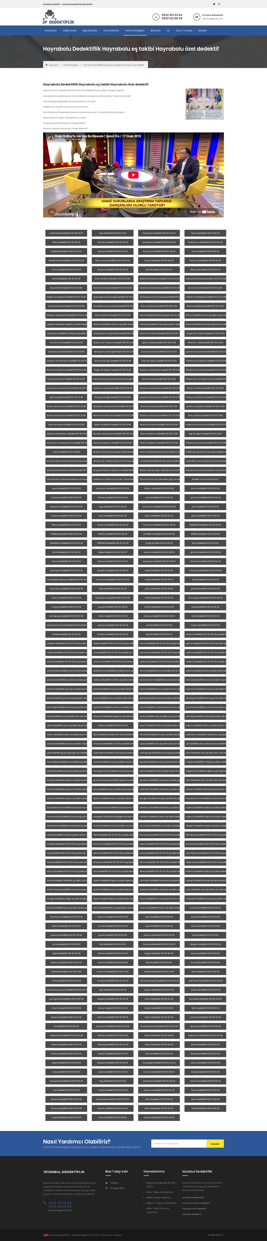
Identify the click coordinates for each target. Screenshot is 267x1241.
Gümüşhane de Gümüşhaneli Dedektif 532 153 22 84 (164, 297)
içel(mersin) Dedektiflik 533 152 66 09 (205, 980)
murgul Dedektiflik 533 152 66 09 (66, 607)
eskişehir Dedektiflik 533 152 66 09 (112, 999)
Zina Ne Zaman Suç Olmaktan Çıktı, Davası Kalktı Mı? (164, 479)
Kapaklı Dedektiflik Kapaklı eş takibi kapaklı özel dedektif (212, 880)
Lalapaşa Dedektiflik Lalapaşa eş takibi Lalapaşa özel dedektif (215, 898)
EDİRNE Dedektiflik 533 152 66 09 (205, 534)
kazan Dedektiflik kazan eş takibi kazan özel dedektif (164, 689)
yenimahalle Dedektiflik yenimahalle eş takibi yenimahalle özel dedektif (80, 670)
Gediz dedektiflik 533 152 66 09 (159, 515)
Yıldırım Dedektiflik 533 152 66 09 (66, 597)
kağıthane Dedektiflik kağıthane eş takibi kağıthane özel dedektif (216, 771)
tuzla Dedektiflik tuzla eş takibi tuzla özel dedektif (162, 743)
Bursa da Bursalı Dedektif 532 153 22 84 (159, 406)
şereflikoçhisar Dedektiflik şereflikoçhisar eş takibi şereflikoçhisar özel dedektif (129, 670)
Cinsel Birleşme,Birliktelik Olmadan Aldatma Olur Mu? (164, 461)
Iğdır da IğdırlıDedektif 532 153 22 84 (66, 397)
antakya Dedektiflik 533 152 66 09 (112, 634)
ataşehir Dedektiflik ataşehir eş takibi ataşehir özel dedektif (213, 825)
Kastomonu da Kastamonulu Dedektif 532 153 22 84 (210, 379)
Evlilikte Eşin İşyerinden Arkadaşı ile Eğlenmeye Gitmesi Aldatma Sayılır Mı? (220, 452)
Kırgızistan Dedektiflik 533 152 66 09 (159, 233)
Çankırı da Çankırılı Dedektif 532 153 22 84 (205, 406)
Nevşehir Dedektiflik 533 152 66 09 (205, 944)
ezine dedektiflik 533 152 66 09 (113, 515)
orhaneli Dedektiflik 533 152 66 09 (205, 561)
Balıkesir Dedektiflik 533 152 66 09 (112, 1062)
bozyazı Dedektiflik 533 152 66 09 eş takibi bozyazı (70, 661)
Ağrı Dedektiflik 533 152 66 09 (159, 634)
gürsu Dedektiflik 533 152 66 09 (159, 588)
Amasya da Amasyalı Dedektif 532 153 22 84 (114, 433)
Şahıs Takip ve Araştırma (159, 1192)
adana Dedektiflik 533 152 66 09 (205, 1062)
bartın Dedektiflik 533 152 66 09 (159, 1017)
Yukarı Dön (214, 1235)
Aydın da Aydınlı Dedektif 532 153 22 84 (66, 424)
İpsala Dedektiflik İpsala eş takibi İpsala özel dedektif (71, 907)
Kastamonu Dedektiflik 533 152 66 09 (205, 1035)
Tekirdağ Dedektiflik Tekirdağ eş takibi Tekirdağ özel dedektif (167, 324)
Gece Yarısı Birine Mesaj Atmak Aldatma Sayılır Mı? (163, 452)
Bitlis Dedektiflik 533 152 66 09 (205, 1008)
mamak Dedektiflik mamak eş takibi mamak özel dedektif (213, 680)
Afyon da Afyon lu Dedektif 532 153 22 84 (159, 433)
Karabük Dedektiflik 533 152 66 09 (112, 980)
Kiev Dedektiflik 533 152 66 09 (159, 269)
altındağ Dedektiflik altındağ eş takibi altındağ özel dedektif (214, 716)
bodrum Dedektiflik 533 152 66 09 (112, 917)
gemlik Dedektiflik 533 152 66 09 (205, 588)
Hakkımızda (69, 30)
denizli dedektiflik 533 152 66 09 (66, 488)
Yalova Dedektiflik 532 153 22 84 (205, 926)
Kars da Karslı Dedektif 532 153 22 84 (159, 379)
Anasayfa (51, 30)
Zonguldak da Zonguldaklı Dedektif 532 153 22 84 (116, 333)
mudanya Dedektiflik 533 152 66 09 (205, 570)
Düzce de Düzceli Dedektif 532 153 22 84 (159, 306)
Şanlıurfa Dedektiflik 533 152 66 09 (66, 935)
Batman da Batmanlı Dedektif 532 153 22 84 (113, 415)
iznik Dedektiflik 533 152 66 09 (205, 579)
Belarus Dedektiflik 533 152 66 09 (205, 269)
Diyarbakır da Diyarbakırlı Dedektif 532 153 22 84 (115, 406)
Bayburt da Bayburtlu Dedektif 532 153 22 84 (160, 415)
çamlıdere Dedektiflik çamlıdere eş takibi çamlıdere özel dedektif (216, 707)
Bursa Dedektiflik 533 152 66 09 (159, 1108)
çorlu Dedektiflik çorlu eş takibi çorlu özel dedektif (208, 889)
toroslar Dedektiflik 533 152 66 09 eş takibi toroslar (209, 634)
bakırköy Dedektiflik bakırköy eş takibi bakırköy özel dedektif (167, 816)
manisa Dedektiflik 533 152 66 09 (112, 962)
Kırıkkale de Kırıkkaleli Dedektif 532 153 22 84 (160, 278)
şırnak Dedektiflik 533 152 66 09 (112, 935)
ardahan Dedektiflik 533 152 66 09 (205, 1017)
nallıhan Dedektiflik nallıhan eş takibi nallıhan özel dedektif (120, 680)
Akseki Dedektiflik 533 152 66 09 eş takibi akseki (161, 871)
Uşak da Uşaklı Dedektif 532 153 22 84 (159, 342)
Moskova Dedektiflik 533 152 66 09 (205, 260)
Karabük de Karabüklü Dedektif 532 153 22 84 (160, 287)
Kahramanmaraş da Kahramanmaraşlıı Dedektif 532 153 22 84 (123, 379)
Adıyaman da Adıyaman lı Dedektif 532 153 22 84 (70, 442)
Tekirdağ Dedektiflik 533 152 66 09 (112, 1044)
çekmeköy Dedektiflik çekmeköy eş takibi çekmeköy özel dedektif (169, 789)
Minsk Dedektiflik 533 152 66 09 (66, 278)
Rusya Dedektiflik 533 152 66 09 (159, 260)
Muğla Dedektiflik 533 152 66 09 (159, 953)
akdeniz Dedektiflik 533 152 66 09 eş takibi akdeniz (209, 661)
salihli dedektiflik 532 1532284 (66, 452)
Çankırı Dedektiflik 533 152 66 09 (112, 1072)
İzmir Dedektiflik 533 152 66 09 (205, 971)
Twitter (114, 1182)
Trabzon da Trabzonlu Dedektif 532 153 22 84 (114, 342)
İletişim (203, 30)
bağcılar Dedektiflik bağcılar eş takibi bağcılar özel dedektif (213, 816)
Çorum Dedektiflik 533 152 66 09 (66, 1008)
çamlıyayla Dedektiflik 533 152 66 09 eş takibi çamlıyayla (166, 652)
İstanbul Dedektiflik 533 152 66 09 (159, 1117)
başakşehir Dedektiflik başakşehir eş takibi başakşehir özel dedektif (124, 816)
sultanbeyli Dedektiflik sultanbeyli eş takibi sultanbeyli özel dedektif (124, 752)
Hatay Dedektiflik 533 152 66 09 (159, 1044)
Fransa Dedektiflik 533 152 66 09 (66, 269)
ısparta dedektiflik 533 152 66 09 (159, 990)
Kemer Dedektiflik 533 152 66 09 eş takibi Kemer (114, 853)
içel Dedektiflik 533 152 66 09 (159, 625)
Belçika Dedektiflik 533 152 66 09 (112, 251)
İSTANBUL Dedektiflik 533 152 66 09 (159, 534)
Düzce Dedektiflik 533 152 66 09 (159, 999)
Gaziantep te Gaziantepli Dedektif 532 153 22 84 (115, 297)
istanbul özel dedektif (194, 1208)
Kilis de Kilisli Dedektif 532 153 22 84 (66, 287)
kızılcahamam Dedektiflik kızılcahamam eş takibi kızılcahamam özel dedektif (176, 680)
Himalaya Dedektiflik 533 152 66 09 (66, 917)
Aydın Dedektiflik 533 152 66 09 (205, 1090)
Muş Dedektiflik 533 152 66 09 (112, 1081)
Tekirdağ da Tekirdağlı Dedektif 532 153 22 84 (114, 351)
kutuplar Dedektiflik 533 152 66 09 (205, 907)
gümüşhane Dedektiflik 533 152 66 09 (66, 999)
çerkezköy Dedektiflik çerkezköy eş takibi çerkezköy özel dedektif (169, 889)
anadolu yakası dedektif (196, 1203)
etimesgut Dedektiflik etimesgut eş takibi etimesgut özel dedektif (216, 698)
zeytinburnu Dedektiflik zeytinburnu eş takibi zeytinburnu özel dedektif (218, 734)
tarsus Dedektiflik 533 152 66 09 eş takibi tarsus (161, 643)
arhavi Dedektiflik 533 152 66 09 (112, 616)
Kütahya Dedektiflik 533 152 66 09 (66, 962)
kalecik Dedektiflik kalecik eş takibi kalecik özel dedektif (118, 689)
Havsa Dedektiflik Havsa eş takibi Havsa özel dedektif (164, 898)
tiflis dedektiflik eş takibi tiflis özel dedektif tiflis (114, 734)
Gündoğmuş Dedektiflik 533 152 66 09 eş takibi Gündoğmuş (214, 853)
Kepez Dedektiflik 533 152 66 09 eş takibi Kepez (161, 844)
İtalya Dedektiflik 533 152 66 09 (205, 233)
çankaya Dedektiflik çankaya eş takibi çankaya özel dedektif (121, 707)
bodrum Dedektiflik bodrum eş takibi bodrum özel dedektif (167, 907)
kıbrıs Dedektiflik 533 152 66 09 (159, 917)
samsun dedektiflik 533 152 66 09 (159, 1090)
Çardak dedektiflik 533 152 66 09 (66, 497)
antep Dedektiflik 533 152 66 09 (66, 634)
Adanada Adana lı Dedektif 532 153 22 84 (112, 442)
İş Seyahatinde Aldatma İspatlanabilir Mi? (67, 470)
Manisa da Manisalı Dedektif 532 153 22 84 (67, 370)
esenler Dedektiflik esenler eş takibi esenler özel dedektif (211, 789)
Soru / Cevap (184, 30)
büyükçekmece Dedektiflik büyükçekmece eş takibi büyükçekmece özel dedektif (223, 798)
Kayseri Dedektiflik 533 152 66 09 (205, 1053)
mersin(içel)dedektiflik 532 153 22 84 (66, 233)
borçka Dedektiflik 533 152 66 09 (159, 607)
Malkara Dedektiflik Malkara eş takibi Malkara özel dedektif (213, 871)
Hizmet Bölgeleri (134, 30)
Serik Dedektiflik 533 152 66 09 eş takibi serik (113, 835)
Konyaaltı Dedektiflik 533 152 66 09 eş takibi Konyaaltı (210, 844)
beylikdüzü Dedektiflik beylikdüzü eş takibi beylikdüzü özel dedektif (170, 807)
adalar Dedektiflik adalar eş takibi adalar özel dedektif (72, 835)
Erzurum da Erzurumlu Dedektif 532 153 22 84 (160, 397)
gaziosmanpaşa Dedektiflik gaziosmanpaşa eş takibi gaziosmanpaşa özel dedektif (132, 780)
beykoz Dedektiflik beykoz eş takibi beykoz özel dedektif (118, 798)
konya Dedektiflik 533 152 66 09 (205, 953)
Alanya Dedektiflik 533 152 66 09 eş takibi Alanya (69, 871)
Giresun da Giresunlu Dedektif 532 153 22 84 (206, 397)
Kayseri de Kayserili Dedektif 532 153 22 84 (112, 287)
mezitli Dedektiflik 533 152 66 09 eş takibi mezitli (68, 652)
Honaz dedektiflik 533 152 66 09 (205, 488)
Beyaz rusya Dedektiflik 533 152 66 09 (112, 260)
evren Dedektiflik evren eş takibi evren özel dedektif (116, 698)
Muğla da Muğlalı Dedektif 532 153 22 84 (112, 370)
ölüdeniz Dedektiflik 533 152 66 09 (112, 525)
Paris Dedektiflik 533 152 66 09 (205, 251)
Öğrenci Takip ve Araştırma (161, 1203)
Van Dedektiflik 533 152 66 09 (66, 1090)
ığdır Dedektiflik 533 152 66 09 (112, 990)
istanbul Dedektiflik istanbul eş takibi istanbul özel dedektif (167, 734)
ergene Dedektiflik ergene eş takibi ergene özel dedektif (118, 880)
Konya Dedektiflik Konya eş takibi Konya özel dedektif (210, 315)
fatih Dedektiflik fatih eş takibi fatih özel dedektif (208, 780)
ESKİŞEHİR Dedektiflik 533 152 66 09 (205, 525)
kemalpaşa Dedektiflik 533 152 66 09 (66, 616)
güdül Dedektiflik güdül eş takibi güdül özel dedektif (71, 698)
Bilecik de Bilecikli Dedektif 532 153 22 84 (205, 306)
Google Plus (117, 1188)
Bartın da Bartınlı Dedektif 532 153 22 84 (112, 424)
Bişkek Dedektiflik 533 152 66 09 (112, 552)
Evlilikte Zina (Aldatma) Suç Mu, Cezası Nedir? (114, 479)
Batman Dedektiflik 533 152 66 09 (112, 1017)
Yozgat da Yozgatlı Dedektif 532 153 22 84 (205, 333)
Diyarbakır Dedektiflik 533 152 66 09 (159, 1081)
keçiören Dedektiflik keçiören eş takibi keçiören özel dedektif (74, 689)
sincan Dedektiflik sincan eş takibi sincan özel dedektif (165, 670)
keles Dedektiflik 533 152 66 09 (112, 588)
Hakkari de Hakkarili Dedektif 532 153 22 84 (66, 297)
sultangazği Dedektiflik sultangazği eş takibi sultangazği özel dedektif (172, 752)
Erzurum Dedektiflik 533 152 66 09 (205, 1081)
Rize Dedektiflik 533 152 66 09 (112, 944)
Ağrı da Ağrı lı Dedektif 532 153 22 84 (205, 433)
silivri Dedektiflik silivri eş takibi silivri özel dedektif (208, 752)
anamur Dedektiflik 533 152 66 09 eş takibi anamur (116, 661)
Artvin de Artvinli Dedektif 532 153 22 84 (112, 278)
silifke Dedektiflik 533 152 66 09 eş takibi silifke (114, 643)
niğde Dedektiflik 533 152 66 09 (66, 953)
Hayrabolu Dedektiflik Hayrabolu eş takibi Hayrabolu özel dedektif (113, 65)
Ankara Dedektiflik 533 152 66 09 (112, 1053)
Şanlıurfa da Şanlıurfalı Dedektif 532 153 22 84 (207, 351)
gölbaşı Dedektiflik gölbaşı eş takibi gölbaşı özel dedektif (166, 698)
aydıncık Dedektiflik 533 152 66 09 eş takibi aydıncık (163, 661)
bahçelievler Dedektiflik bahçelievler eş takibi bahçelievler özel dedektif (79, 825)
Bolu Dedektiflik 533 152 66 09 (159, 1099)
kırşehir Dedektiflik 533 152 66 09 (66, 1062)
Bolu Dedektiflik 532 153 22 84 (112, 233)
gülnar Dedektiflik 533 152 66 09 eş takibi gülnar (208, 643)
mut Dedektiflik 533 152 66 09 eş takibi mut (112, 652)
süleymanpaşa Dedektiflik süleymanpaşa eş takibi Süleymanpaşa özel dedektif (84, 889)
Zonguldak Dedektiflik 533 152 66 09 (66, 1081)
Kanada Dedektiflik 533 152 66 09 (112, 242)
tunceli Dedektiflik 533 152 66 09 (205, 917)
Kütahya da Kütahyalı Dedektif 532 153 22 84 (206, 370)
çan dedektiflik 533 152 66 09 (205, 506)
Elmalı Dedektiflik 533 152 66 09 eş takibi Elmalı (68, 862)
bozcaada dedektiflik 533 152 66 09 (159, 506)
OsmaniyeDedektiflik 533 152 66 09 (159, 944)
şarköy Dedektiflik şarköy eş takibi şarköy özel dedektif (118, 889)
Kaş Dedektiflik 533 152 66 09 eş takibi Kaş (66, 853)
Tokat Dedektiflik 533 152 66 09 (205, 1108)
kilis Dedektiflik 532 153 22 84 (159, 962)
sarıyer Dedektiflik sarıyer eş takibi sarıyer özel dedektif (118, 762)
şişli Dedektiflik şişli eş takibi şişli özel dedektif (67, 752)
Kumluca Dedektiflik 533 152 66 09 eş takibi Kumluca (117, 844)
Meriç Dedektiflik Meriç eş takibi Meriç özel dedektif (116, 907)
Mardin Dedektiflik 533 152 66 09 (112, 953)
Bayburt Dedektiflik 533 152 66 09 (66, 1017)
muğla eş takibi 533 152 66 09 (159, 543)
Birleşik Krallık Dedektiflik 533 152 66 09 (66, 260)
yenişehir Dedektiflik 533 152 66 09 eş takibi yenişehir (71, 643)
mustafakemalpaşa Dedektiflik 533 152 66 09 (68, 579)
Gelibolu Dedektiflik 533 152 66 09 (112, 1035)
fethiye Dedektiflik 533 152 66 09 (66, 525)
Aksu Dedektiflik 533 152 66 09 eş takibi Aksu (113, 871)
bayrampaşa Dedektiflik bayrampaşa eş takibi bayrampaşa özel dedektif (81, 816)
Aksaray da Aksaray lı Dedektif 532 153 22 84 (67, 433)
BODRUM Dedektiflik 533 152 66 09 (66, 534)
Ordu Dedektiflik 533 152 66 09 (66, 1072)
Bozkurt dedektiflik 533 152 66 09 (113, 497)
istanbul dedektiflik (193, 1197)
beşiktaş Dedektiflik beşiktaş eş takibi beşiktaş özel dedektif (213, 807)
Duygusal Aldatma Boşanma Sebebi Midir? (113, 470)
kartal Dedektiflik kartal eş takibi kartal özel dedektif (163, 771)
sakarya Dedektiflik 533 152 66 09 (112, 625)
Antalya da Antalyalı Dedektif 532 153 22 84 (206, 442)
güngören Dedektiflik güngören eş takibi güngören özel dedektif (169, 780)
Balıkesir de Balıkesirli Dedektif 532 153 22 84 (67, 315)
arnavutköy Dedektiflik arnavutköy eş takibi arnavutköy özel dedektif (171, 825)
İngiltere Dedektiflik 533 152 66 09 (66, 251)
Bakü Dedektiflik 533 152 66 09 (66, 242)
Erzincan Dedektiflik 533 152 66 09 (159, 1072)
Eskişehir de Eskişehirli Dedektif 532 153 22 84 (206, 297)
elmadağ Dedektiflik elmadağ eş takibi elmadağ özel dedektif (76, 707)
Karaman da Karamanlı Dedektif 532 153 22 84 (69, 388)
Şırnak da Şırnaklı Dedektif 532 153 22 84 (66, 351)
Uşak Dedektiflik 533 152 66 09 (159, 926)
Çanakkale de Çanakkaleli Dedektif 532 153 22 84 (116, 306)
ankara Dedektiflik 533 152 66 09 (113, 725)
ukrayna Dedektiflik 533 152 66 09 (159, 552)
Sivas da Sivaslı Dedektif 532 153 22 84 (159, 351)
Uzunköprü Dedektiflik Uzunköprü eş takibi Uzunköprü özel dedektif (77, 333)
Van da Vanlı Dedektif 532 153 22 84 (66, 342)
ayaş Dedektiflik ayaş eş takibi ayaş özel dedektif (162, 716)
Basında (156, 30)
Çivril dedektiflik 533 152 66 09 (159, 497)
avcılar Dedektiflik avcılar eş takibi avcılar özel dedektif (118, 825)
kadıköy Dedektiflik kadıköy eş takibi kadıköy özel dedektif (73, 780)
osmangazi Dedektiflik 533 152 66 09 (205, 597)
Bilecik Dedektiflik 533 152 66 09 (159, 1035)
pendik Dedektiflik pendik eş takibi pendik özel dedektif (165, 762)
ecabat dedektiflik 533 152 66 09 (66, 515)
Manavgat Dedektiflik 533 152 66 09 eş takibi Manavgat (165, 835)
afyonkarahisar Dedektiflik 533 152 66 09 (159, 1026)
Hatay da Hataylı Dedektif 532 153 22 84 (205, 388)
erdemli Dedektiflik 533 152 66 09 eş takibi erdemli (209, 652)
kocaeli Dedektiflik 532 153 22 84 (205, 962)
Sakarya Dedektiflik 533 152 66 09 (159, 935)
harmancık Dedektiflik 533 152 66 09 (112, 579)
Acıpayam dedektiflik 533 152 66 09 (112, 488)
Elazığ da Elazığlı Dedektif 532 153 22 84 (113, 397)
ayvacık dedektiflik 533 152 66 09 (205, 497)
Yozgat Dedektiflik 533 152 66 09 (112, 1090)
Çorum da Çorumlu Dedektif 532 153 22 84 (66, 406)
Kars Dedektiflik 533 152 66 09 (159, 1053)
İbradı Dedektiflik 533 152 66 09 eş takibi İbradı (161, 853)
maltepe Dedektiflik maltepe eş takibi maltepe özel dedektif (213, 762)
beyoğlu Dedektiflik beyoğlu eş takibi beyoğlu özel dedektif (166, 798)
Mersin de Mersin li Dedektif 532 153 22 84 (159, 442)
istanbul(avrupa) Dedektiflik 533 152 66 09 (159, 980)
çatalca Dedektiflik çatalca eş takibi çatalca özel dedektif (74, 798)
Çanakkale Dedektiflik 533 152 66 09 (112, 1099)
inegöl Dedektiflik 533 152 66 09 (159, 579)
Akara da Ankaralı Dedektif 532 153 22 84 (159, 424)
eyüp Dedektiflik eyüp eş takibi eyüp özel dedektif (115, 789)
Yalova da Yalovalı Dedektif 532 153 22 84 (159, 333)
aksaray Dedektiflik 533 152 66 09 (205, 1026)
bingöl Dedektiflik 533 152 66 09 (159, 1008)
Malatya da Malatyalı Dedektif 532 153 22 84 (160, 370)
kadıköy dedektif (192, 1214)
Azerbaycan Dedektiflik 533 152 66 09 (205, 242)
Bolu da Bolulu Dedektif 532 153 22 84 (205, 415)
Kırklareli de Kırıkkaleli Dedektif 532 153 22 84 (206, 278)
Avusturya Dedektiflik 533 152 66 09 (159, 251)
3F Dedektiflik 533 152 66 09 (66, 1026)
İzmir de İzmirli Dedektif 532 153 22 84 (205, 287)
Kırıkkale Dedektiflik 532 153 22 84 (159, 971)
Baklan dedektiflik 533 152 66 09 (159, 488)
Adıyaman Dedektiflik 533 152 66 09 (112, 1026)
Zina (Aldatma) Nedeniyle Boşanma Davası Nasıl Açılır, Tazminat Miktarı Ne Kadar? (86, 479)
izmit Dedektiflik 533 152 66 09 (205, 616)
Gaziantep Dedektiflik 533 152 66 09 (159, 1062)
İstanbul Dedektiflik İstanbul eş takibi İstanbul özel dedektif (120, 324)
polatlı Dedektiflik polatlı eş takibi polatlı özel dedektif (210, 670)
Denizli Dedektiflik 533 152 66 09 (205, 1044)
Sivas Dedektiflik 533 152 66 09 (113, 1117)
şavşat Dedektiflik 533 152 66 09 (112, 607)
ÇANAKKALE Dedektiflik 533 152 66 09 (66, 543)
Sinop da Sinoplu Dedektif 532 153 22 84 (112, 360)
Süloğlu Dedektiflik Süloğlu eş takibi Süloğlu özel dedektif (73, 898)
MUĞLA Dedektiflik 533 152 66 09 (112, 534)
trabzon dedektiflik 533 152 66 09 (112, 1108)
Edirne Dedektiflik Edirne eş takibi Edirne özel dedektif (210, 324)
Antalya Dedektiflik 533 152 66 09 (66, 1053)
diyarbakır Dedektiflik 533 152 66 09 (205, 999)
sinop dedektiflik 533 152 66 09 (66, 944)
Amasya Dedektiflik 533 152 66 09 (66, 1108)
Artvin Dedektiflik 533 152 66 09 (205, 1099)
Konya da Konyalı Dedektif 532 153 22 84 (66, 379)
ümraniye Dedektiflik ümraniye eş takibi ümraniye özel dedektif (122, 743)
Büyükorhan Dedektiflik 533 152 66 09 (112, 597)
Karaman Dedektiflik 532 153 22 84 (113, 971)
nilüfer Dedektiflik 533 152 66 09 (159, 597)
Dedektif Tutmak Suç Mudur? (205, 479)
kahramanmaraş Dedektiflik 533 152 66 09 (66, 625)
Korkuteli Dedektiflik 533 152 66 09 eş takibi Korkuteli (70, 844)
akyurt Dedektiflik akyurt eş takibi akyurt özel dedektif (71, 725)
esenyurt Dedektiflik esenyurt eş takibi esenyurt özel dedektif (74, 789)
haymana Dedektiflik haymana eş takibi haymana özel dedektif (216, 689)
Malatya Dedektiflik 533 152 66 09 (66, 1099)
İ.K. (168, 30)
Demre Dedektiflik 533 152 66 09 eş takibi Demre (161, 862)
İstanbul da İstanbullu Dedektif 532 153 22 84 (160, 388)
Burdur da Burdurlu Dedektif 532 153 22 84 (66, 415)
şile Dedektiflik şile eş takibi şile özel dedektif (206, 743)
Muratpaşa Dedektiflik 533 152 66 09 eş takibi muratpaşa (212, 835)
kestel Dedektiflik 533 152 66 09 (159, 570)
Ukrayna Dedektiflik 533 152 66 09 (112, 269)
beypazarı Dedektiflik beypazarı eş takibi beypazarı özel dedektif (123, 716)
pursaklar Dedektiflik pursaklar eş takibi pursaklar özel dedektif (76, 680)
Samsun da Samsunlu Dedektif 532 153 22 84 (68, 360)
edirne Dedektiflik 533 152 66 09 (66, 926)
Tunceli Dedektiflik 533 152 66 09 (112, 926)
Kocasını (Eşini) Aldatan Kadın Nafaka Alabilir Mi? (70, 461)
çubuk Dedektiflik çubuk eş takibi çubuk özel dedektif (164, 707)
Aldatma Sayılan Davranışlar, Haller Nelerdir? (114, 452)
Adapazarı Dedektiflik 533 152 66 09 (66, 1035)
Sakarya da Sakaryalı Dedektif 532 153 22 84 (206, 360)
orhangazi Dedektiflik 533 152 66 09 (66, 570)
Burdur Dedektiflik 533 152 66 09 (112, 1008)
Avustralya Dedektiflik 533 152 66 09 (159, 242)
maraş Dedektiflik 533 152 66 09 (66, 980)
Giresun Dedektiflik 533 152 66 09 (66, 1044)
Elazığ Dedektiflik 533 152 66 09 (205, 1072)
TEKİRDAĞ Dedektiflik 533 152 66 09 (112, 543)
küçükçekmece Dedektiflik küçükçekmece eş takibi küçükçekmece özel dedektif (130, 771)
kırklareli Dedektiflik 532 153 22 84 (66, 971)
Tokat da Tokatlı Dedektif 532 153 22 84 (205, 342)
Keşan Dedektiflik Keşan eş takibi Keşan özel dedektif (117, 898)
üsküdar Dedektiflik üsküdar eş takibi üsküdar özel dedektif (74, 743)
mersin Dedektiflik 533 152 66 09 (205, 625)
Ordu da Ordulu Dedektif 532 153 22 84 (159, 360)
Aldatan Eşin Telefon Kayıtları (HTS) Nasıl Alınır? (115, 461)
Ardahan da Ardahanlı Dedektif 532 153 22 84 (207, 424)
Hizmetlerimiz (111, 30)
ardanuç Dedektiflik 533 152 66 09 (159, 616)
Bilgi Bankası (90, 30)
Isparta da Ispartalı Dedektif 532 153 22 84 (112, 388)
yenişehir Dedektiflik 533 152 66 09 (112, 570)
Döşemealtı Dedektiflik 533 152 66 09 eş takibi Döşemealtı (212, 862)
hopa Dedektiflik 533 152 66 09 (205, 607)
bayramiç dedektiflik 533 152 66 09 (66, 506)
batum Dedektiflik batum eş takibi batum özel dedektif (165, 725)
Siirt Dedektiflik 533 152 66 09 (205, 935)
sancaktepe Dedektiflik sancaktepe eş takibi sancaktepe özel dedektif (79, 762)
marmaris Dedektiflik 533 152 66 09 (159, 525)
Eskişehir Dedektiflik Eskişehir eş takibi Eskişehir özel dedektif (74, 324)
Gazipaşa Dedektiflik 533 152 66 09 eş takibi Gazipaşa (118, 862)
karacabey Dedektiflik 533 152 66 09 (66, 588)
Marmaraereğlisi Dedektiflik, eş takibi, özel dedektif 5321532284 (75, 880)
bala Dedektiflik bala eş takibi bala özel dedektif (69, 716)
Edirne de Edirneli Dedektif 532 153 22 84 (66, 306)
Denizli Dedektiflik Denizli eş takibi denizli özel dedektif (164, 315)
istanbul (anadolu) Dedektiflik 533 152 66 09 (67, 990)
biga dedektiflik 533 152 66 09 (112, 506)
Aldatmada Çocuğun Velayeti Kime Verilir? (160, 470)
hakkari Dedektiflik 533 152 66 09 (205, 990)
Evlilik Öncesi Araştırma (158, 1197)
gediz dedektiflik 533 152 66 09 (205, 515)
